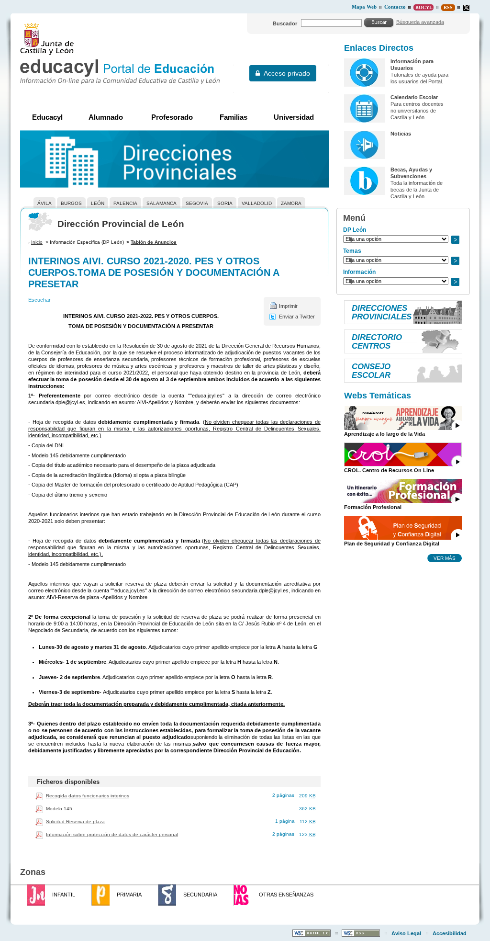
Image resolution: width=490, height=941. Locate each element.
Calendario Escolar (414, 97)
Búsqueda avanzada (420, 22)
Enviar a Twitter (297, 316)
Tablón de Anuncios (154, 242)
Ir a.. (455, 239)
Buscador (285, 23)
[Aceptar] (379, 22)
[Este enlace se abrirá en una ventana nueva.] (466, 7)
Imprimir (288, 306)
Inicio (37, 242)
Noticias (400, 133)
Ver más (445, 558)
